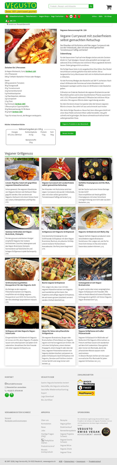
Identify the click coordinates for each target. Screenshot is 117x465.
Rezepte (63, 420)
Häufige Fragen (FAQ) (47, 435)
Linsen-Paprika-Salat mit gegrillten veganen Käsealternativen (21, 184)
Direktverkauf (66, 427)
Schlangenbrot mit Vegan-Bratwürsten (90, 283)
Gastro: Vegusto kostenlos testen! (55, 382)
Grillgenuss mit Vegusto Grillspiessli (58, 232)
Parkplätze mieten (47, 441)
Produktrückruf (47, 446)
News (43, 427)
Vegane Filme (65, 452)
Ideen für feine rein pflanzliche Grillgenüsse (55, 332)
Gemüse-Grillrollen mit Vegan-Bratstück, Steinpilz (18, 233)
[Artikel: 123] (31, 71)
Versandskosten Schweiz (18, 412)
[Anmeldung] (6, 21)
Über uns (45, 420)
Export (44, 393)
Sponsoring (84, 412)
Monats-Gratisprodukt (47, 451)
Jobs (43, 430)
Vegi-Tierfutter (57, 16)
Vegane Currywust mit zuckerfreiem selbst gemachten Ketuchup (58, 184)
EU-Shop (108, 16)
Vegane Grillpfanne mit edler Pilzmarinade (91, 332)
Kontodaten (46, 424)
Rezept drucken (67, 133)
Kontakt (9, 377)
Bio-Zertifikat (46, 400)
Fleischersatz (31, 16)
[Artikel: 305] (20, 104)
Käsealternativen (16, 16)
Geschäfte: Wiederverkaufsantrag (54, 389)
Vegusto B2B (47, 377)
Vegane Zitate (66, 449)
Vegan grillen (65, 424)
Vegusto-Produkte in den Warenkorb (75, 124)
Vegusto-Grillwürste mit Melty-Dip (94, 232)
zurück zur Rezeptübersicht (19, 24)
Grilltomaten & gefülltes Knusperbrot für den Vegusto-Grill (20, 283)
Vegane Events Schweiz (66, 441)
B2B (100, 16)
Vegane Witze (65, 445)
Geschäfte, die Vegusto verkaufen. (55, 386)
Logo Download (47, 396)
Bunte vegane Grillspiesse (53, 282)
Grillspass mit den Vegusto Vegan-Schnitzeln (20, 332)
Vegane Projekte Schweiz (67, 435)
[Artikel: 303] (17, 112)
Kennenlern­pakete (68, 430)
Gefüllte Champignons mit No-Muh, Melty (94, 184)
